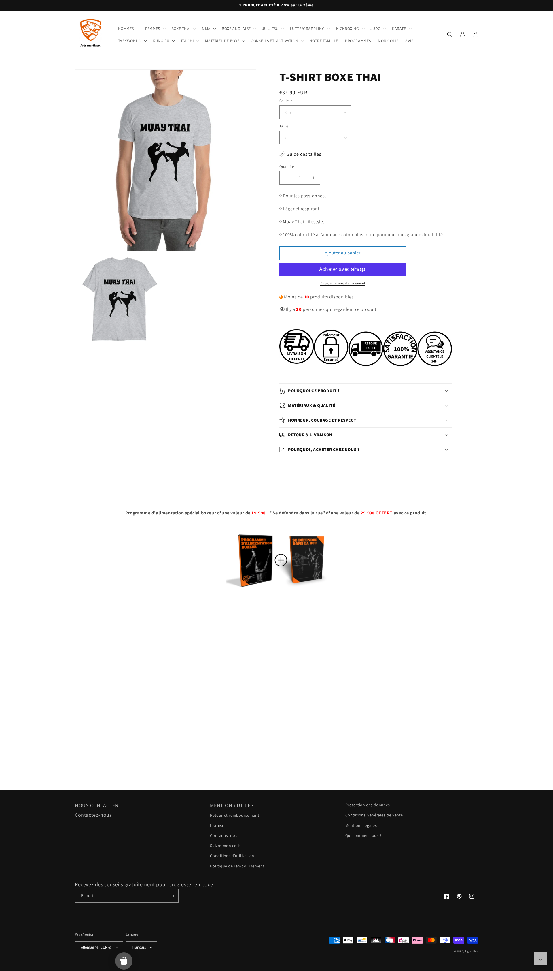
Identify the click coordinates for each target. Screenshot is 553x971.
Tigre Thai (471, 951)
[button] (128, 28)
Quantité (286, 166)
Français (139, 947)
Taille (283, 126)
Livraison (218, 825)
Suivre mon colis (225, 845)
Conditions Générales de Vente (374, 815)
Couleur (285, 100)
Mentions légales (361, 825)
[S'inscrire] (172, 896)
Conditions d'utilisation (232, 855)
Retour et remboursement (234, 815)
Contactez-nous (93, 815)
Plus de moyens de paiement (342, 283)
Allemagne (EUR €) (96, 947)
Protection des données (367, 804)
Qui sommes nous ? (363, 835)
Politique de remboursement (237, 866)
